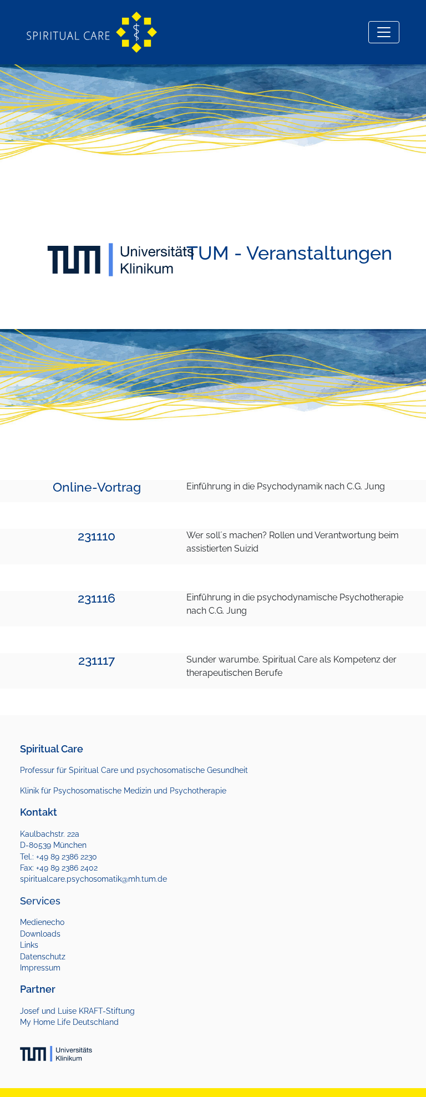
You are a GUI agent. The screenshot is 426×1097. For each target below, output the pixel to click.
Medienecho (42, 922)
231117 (96, 660)
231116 (96, 598)
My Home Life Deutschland (69, 1022)
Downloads (40, 933)
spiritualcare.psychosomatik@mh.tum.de (93, 878)
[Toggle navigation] (383, 32)
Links (29, 945)
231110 (96, 536)
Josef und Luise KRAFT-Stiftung (77, 1011)
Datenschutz (42, 956)
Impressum (40, 967)
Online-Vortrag (97, 487)
